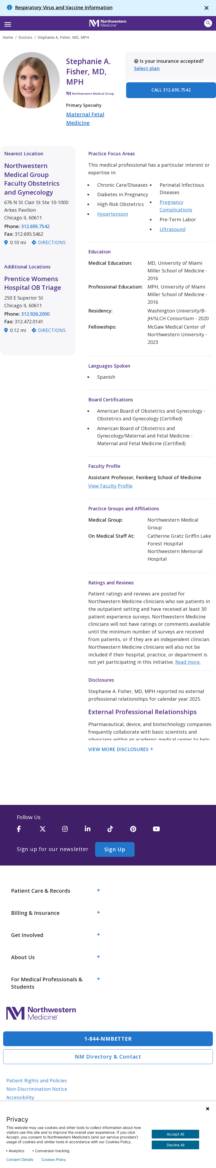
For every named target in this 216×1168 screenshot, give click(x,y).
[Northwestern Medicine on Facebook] (28, 831)
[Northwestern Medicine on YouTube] (164, 831)
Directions (52, 242)
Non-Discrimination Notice (36, 1089)
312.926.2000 (35, 314)
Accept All (175, 1134)
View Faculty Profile (110, 486)
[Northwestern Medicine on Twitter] (51, 831)
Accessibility (20, 1097)
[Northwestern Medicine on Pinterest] (141, 831)
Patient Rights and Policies (36, 1080)
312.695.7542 (35, 226)
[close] (206, 8)
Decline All (175, 1145)
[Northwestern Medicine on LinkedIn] (96, 831)
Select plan (147, 68)
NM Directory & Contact (108, 1056)
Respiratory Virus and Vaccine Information (63, 7)
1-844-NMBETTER (108, 1038)
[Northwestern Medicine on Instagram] (73, 831)
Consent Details (19, 1159)
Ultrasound (172, 229)
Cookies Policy (54, 1159)
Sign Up (114, 849)
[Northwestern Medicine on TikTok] (118, 831)
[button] (7, 22)
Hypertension (112, 214)
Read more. (188, 662)
